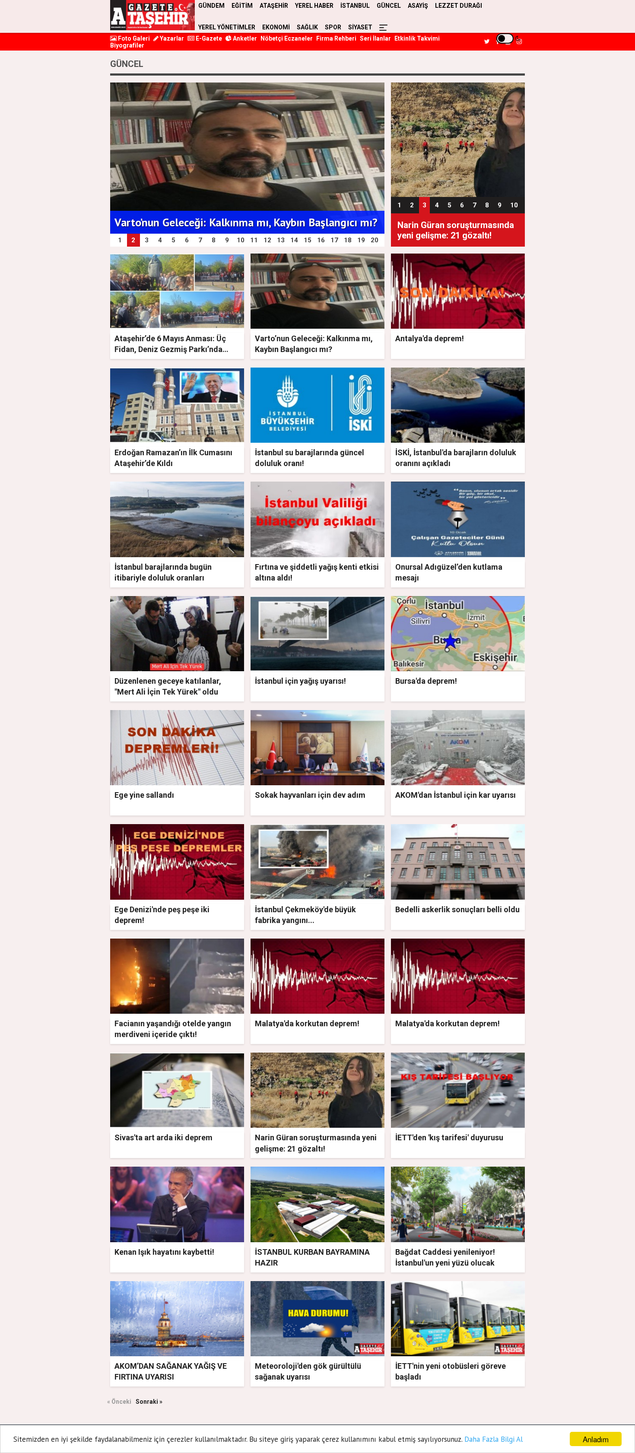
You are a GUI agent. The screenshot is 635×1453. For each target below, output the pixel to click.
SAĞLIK (307, 27)
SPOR (333, 27)
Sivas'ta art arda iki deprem (163, 1137)
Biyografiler (127, 45)
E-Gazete (208, 38)
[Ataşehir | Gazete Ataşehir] (152, 15)
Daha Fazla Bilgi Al (493, 1439)
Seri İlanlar (375, 38)
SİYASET (360, 27)
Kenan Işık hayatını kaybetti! (164, 1251)
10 (514, 205)
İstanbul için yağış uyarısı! (300, 680)
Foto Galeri (133, 38)
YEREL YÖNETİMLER (226, 27)
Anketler (244, 38)
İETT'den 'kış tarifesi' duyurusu (449, 1137)
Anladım (596, 1439)
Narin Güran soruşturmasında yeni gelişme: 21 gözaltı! (455, 230)
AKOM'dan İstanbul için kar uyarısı (455, 794)
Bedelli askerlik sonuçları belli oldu (457, 909)
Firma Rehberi (336, 38)
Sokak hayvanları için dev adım (310, 794)
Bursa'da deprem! (426, 680)
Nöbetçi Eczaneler (286, 38)
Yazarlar (171, 38)
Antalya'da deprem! (429, 338)
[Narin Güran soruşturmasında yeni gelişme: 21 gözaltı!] (458, 139)
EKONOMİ (276, 27)
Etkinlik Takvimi (417, 38)
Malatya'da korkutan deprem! (307, 1023)
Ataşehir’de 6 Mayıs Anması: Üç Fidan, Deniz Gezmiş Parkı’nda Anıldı (170, 349)
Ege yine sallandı (144, 794)
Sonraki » (149, 1401)
